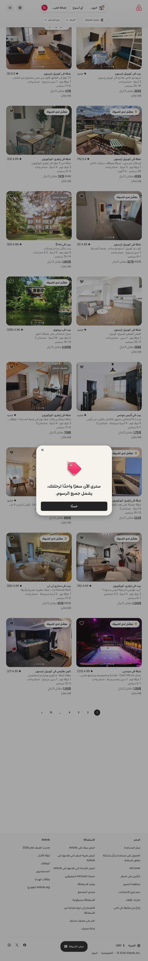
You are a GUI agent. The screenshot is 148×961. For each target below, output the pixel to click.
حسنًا (74, 506)
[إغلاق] (42, 449)
